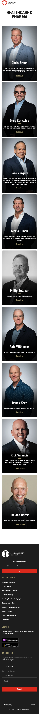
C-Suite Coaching (7, 595)
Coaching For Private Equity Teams (13, 599)
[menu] (35, 3)
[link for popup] (19, 53)
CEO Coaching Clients (9, 616)
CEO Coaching (6, 586)
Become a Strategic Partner (11, 607)
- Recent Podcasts (8, 634)
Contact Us (5, 620)
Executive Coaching (8, 582)
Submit (19, 689)
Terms (33, 705)
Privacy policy (8, 705)
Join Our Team (7, 611)
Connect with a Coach (9, 603)
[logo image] (9, 4)
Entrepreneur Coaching (9, 591)
